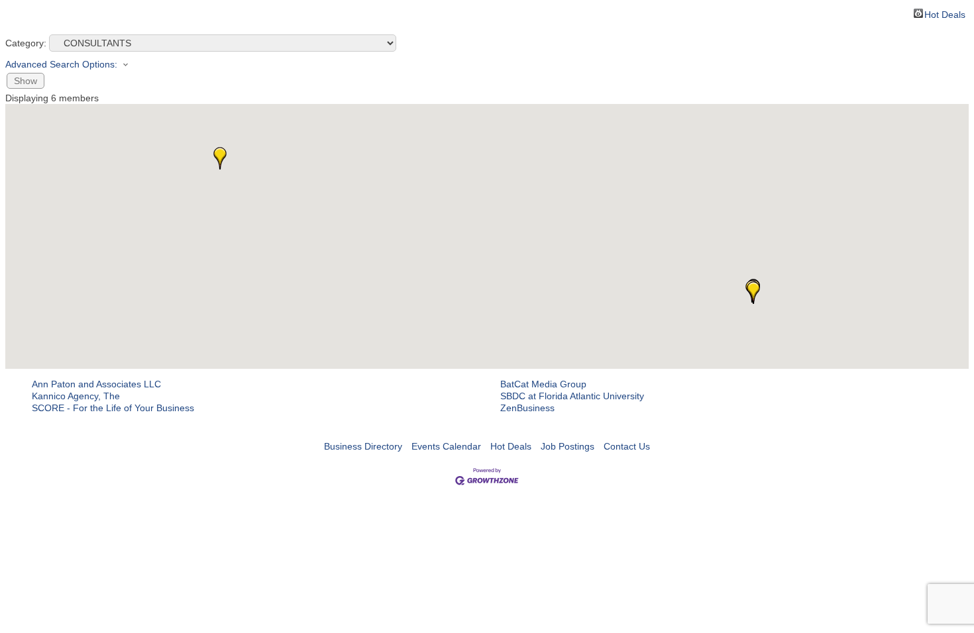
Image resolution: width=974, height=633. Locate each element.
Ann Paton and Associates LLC (96, 384)
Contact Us (627, 446)
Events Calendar (446, 446)
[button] (753, 292)
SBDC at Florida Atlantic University (572, 396)
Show (25, 80)
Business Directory (363, 446)
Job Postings (567, 446)
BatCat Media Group (543, 384)
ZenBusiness (527, 408)
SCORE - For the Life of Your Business (113, 408)
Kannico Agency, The (76, 396)
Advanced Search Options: (61, 64)
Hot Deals (944, 13)
